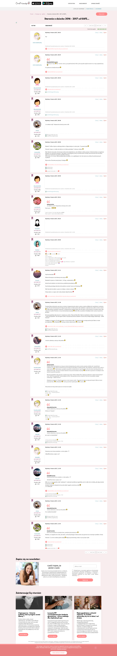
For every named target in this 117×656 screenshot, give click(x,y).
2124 (100, 25)
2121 (93, 25)
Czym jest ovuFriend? (78, 8)
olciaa (37, 130)
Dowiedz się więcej (61, 649)
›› (105, 25)
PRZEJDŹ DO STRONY (58, 653)
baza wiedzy (83, 3)
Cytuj (96, 32)
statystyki (71, 3)
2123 (98, 25)
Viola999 (37, 457)
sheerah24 (37, 346)
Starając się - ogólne (40, 14)
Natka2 (37, 250)
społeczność (95, 3)
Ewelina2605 (37, 367)
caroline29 (37, 207)
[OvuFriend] (22, 4)
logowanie (98, 8)
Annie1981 (37, 152)
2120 (90, 25)
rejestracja (89, 8)
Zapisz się (85, 580)
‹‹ (85, 25)
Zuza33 (37, 280)
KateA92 (37, 228)
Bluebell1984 (37, 88)
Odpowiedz (101, 14)
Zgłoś (105, 32)
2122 (95, 25)
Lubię (100, 32)
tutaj (78, 575)
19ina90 (37, 434)
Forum (31, 14)
